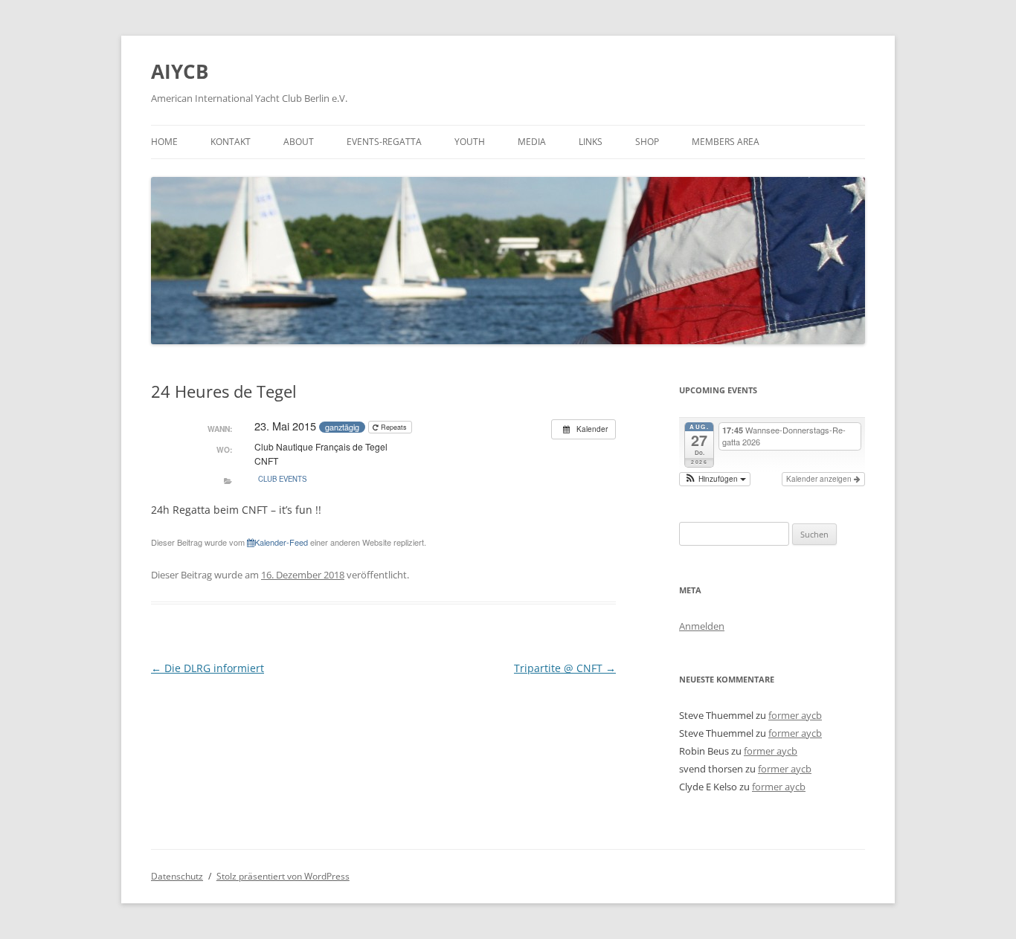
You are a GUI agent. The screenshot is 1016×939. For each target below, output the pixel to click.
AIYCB (179, 71)
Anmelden (701, 626)
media (532, 141)
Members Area (725, 141)
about (298, 141)
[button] (715, 479)
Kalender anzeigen (820, 479)
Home (164, 141)
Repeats (394, 427)
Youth (469, 141)
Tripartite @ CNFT (565, 668)
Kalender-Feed (281, 542)
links (590, 141)
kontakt (230, 141)
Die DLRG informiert (207, 668)
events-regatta (384, 141)
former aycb (795, 715)
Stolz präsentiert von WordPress (283, 876)
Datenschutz (177, 876)
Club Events (282, 479)
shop (647, 141)
